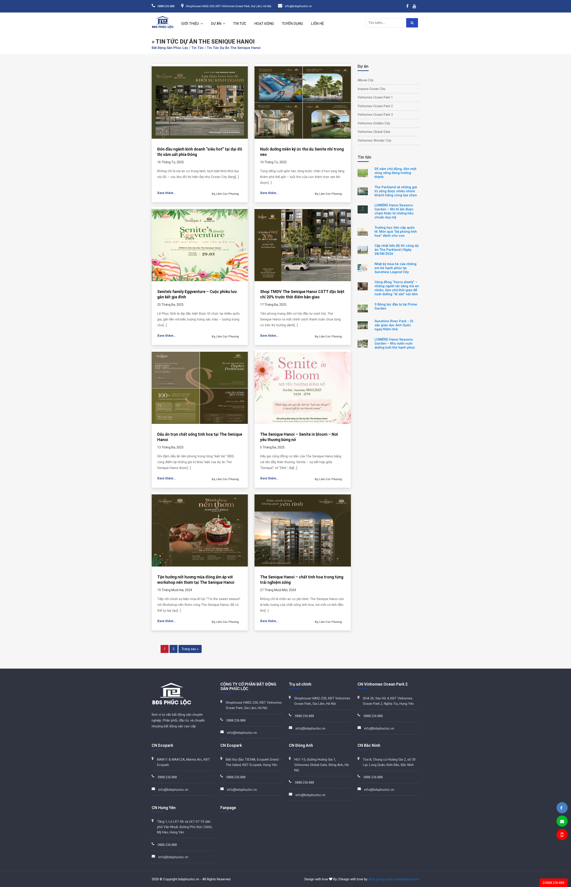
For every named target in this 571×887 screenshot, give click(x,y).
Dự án (216, 23)
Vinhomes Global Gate (374, 132)
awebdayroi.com (407, 879)
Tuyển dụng (292, 23)
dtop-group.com (380, 879)
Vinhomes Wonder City (374, 140)
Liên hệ (317, 23)
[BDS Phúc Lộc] (561, 808)
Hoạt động (264, 23)
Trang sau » (190, 649)
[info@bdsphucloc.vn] (562, 821)
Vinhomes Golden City (374, 123)
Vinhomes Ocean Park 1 (375, 97)
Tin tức (239, 23)
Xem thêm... (166, 193)
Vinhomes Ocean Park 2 (375, 106)
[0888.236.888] (561, 835)
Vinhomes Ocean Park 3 (375, 115)
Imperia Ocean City (371, 89)
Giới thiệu (190, 23)
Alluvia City (365, 80)
